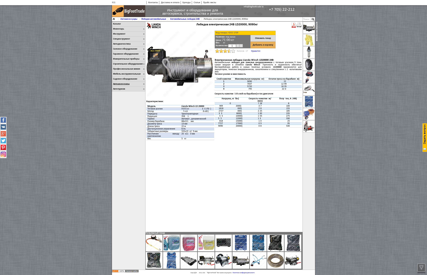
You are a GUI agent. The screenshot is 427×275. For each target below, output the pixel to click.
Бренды (186, 2)
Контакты (153, 2)
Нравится (255, 51)
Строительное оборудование (128, 64)
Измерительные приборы (126, 59)
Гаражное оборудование (126, 54)
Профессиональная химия (126, 69)
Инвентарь (118, 29)
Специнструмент (121, 39)
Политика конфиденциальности (244, 273)
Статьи (197, 2)
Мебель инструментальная (127, 74)
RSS (113, 2)
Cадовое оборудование (125, 79)
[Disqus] (224, 185)
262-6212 (282, 9)
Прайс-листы (209, 2)
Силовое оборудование (125, 49)
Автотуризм (119, 89)
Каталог (117, 24)
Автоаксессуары (121, 84)
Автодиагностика (122, 44)
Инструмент (119, 34)
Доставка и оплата (170, 2)
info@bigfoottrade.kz (254, 7)
